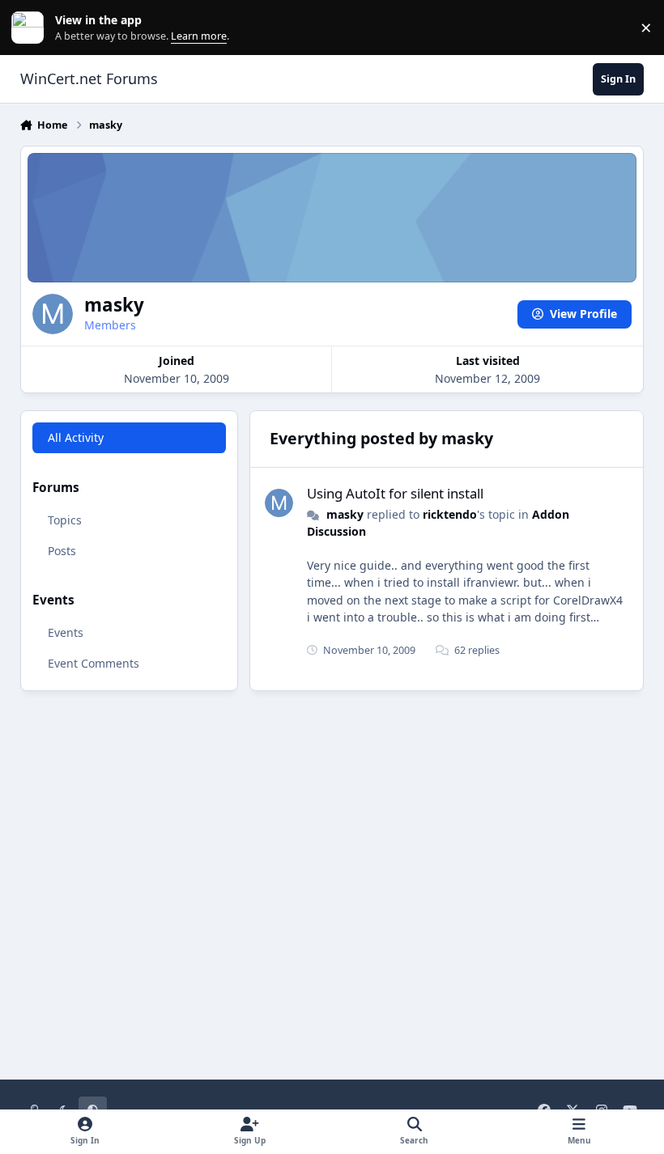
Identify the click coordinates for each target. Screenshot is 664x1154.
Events (65, 632)
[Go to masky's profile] (279, 503)
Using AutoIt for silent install (395, 493)
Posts (62, 550)
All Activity (76, 437)
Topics (65, 520)
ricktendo (450, 514)
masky (345, 514)
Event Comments (93, 663)
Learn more (31, 28)
